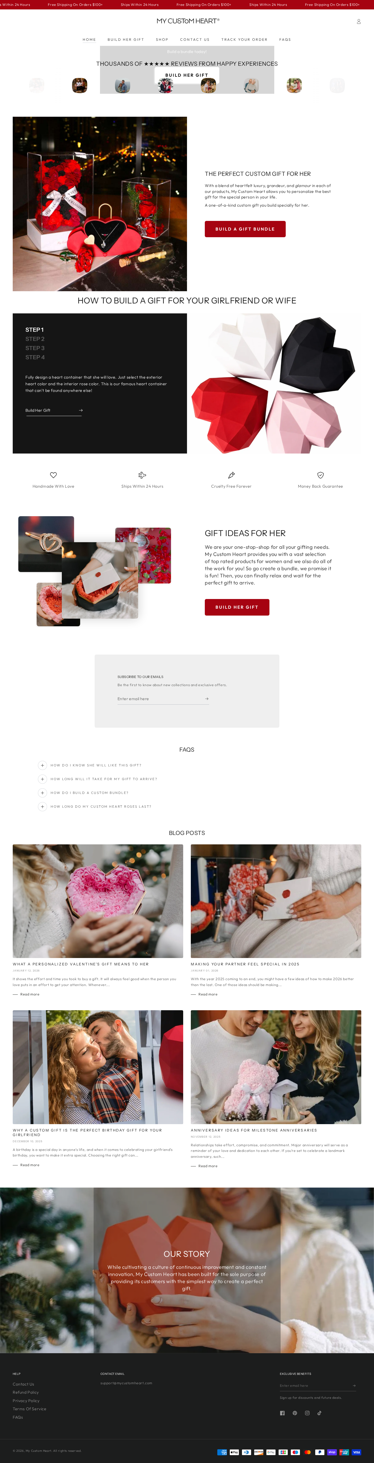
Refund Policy (26, 1392)
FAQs (18, 1417)
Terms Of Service (30, 1408)
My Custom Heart (38, 1451)
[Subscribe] (207, 698)
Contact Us (23, 1384)
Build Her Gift (237, 607)
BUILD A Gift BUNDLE (245, 229)
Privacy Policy (26, 1400)
